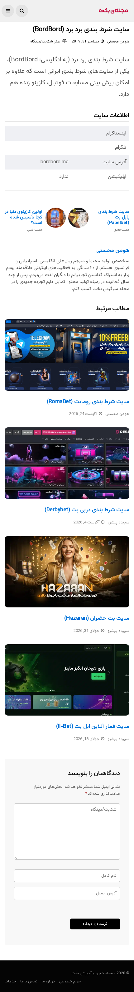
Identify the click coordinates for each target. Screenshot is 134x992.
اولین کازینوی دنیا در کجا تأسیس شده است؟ (23, 220)
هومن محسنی (118, 41)
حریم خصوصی (70, 981)
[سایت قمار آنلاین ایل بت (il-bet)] (67, 680)
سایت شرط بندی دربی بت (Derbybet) (87, 510)
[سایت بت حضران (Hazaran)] (67, 572)
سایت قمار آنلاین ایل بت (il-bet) (92, 726)
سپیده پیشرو (118, 522)
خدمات (10, 981)
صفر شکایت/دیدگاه (45, 41)
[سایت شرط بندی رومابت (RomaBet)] (67, 355)
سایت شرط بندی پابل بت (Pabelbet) (113, 220)
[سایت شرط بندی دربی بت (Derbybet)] (67, 463)
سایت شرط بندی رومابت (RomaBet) (88, 402)
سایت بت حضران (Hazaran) (96, 618)
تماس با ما (28, 981)
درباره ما (48, 981)
